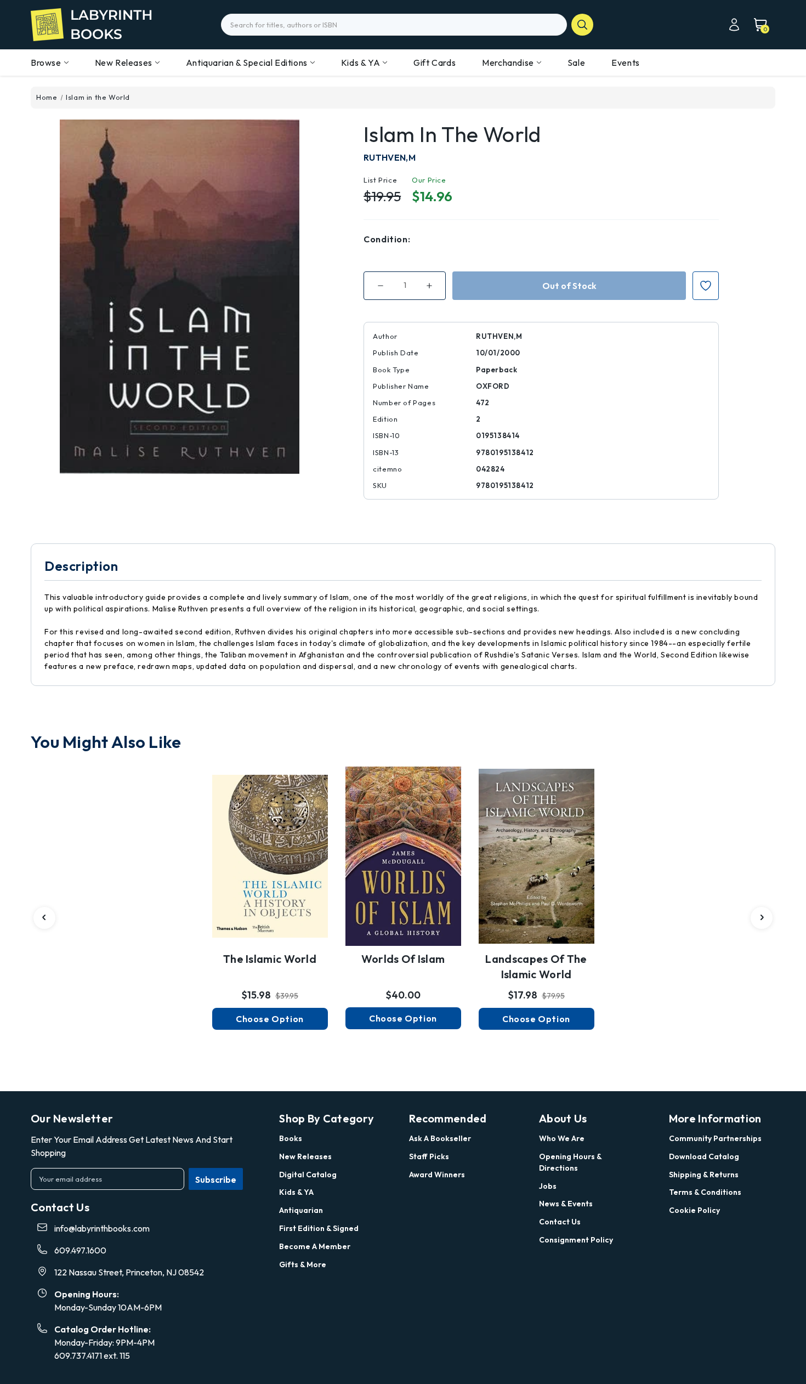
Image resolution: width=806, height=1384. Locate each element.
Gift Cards (434, 62)
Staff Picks (429, 1156)
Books (290, 1138)
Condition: (387, 239)
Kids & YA (360, 62)
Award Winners (437, 1174)
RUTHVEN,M (390, 157)
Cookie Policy (694, 1210)
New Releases (123, 62)
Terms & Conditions (705, 1192)
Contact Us (560, 1222)
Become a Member (314, 1246)
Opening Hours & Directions (570, 1162)
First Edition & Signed (319, 1228)
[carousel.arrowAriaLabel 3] (44, 918)
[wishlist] (270, 850)
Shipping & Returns (704, 1174)
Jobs (548, 1186)
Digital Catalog (308, 1174)
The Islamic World (269, 959)
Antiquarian (301, 1210)
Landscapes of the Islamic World (536, 966)
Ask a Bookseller (440, 1138)
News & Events (566, 1204)
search (582, 25)
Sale (576, 62)
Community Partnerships (715, 1138)
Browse (46, 62)
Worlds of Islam (403, 959)
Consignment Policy (576, 1240)
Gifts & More (302, 1264)
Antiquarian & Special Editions (247, 62)
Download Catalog (704, 1156)
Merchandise (508, 62)
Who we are (561, 1138)
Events (625, 62)
